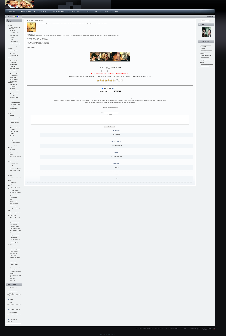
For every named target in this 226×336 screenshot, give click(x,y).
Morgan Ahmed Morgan (15, 43)
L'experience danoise (14, 51)
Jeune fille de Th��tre (15, 257)
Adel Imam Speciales (42, 11)
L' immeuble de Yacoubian (15, 44)
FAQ (96, 11)
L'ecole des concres (14, 226)
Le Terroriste (13, 70)
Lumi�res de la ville (14, 235)
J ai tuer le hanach (14, 125)
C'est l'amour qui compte (15, 230)
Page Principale (12, 11)
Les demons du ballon (15, 140)
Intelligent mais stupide (15, 165)
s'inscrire (116, 11)
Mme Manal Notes (14, 246)
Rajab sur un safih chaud (15, 168)
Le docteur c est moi (14, 260)
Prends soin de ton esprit (15, 117)
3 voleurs (12, 273)
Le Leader (12, 95)
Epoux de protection (14, 50)
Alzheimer (12, 37)
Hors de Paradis (13, 269)
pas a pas (12, 115)
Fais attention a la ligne (15, 102)
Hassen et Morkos (14, 41)
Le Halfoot (12, 106)
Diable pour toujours (14, 222)
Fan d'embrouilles (14, 163)
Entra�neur (12, 278)
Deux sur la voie (13, 118)
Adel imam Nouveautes (26, 11)
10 (121, 80)
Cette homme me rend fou (15, 267)
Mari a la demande (14, 108)
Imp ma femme (13, 262)
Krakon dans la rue (14, 91)
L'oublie (11, 71)
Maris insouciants (14, 203)
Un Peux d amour (14, 233)
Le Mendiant (12, 129)
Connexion (106, 11)
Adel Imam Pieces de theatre (59, 11)
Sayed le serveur (13, 75)
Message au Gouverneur (15, 58)
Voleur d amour (13, 197)
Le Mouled (12, 88)
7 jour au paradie (13, 253)
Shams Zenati (13, 77)
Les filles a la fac (13, 237)
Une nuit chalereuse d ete (15, 156)
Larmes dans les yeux (15, 166)
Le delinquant (13, 137)
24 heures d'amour (14, 220)
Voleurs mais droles (14, 251)
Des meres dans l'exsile (15, 151)
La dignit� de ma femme (15, 271)
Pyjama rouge (13, 255)
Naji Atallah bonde (14, 35)
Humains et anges (14, 120)
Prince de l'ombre (14, 53)
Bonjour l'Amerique (14, 60)
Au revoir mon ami (14, 93)
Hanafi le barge (13, 84)
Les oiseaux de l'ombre (15, 68)
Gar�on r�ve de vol (14, 195)
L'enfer (11, 158)
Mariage (12, 259)
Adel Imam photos (75, 11)
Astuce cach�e (13, 182)
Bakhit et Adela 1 (13, 66)
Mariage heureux (13, 224)
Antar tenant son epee (15, 127)
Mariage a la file (13, 201)
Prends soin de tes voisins (15, 177)
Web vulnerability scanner (194, 328)
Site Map (209, 328)
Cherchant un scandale (15, 228)
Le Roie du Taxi (13, 206)
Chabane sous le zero (15, 104)
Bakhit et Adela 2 (13, 62)
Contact (87, 11)
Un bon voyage (13, 247)
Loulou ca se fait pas (14, 190)
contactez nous (146, 76)
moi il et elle (12, 280)
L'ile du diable (13, 86)
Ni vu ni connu (13, 110)
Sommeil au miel (13, 64)
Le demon (12, 135)
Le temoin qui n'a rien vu (15, 212)
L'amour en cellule (14, 131)
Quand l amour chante (15, 232)
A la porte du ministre (14, 138)
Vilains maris (13, 205)
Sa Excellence (13, 30)
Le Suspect (12, 149)
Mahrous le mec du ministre (207, 64)
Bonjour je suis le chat (15, 217)
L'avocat (12, 100)
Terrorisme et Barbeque (15, 73)
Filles (11, 199)
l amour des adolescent (15, 249)
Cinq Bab (12, 133)
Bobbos (11, 39)
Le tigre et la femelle (14, 90)
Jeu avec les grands (14, 79)
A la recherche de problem (15, 219)
